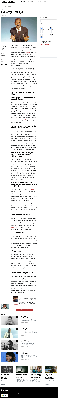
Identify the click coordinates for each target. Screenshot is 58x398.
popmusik (32, 119)
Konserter (31, 1)
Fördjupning (42, 61)
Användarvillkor (22, 393)
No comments (4, 15)
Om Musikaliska (38, 1)
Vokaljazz (5, 64)
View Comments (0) (24, 309)
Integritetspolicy (10, 393)
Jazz (2, 9)
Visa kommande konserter (45, 44)
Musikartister (26, 1)
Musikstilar (22, 1)
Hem (18, 1)
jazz (26, 119)
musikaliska (14, 227)
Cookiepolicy (16, 393)
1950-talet (3, 61)
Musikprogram (42, 52)
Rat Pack (28, 52)
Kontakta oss (44, 1)
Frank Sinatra (17, 58)
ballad (32, 189)
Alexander (3, 55)
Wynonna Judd (4, 310)
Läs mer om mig (16, 304)
